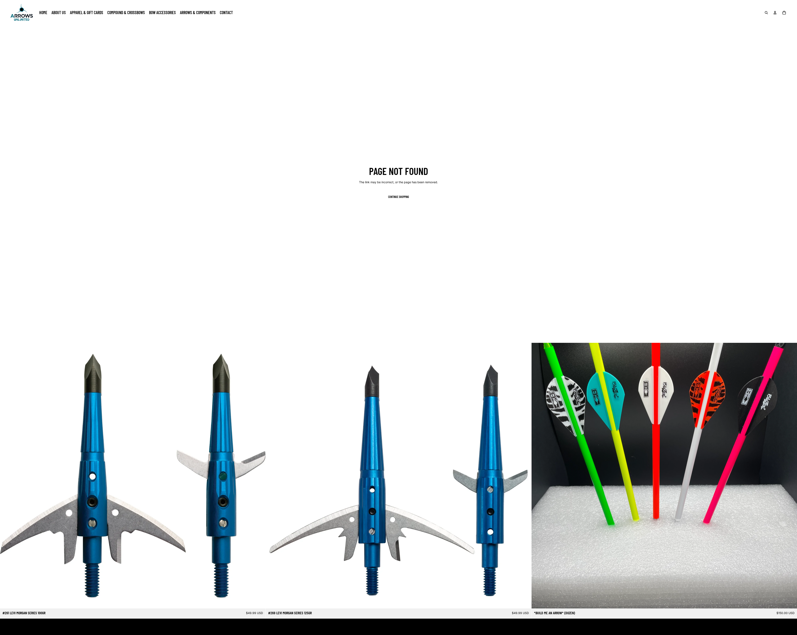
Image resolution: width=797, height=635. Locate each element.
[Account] (775, 12)
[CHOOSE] (790, 602)
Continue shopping (398, 197)
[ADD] (259, 602)
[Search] (766, 12)
